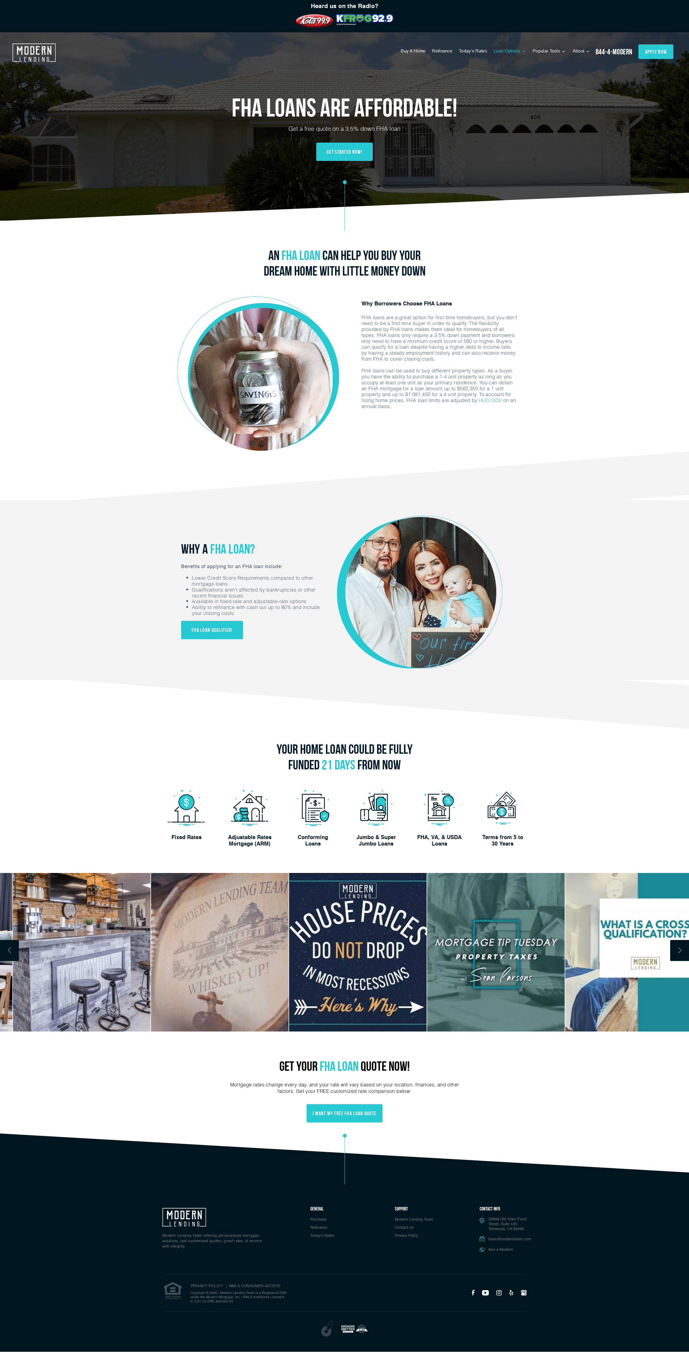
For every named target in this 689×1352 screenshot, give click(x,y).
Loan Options (507, 51)
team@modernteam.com (509, 1239)
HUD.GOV (490, 400)
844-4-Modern (614, 52)
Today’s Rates (473, 51)
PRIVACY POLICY (207, 1286)
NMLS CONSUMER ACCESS (255, 1286)
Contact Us (404, 1228)
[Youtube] (485, 1293)
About (579, 51)
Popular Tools (547, 51)
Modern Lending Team (414, 1219)
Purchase (318, 1219)
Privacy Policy (406, 1236)
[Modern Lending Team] (34, 52)
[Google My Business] (524, 1293)
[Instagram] (499, 1293)
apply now (656, 52)
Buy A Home (413, 51)
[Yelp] (511, 1293)
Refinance (442, 51)
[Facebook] (473, 1293)
